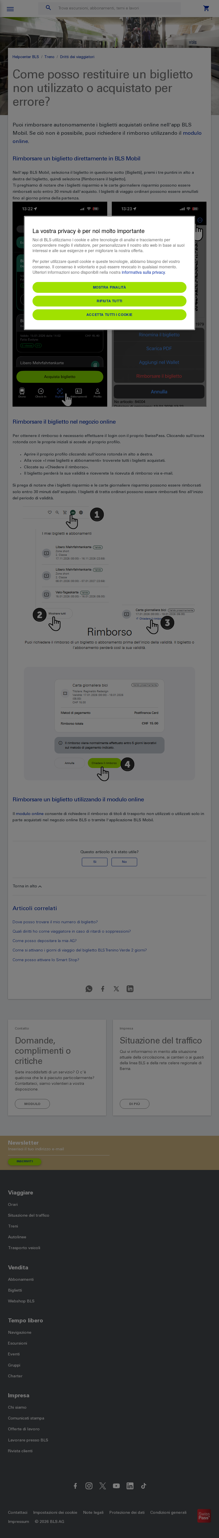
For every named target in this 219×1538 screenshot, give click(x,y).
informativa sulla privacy (143, 272)
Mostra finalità (109, 287)
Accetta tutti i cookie (109, 314)
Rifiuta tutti (109, 300)
